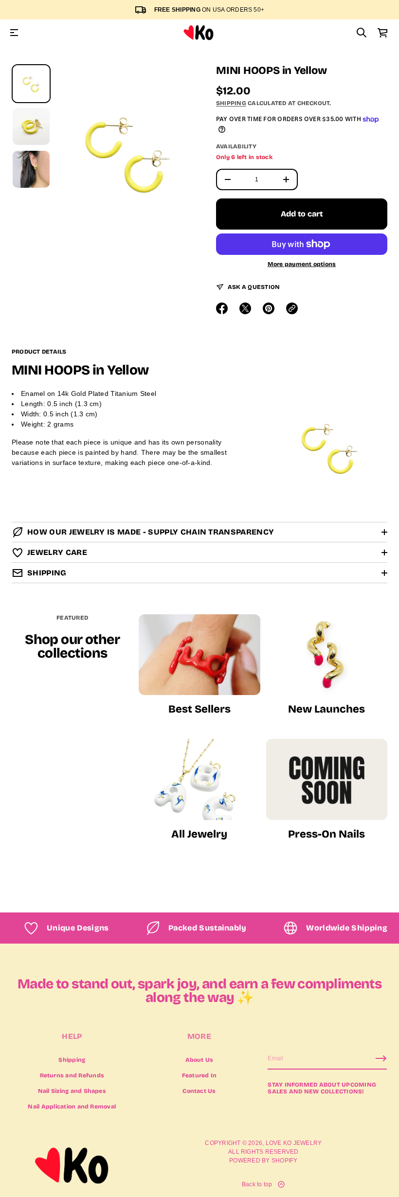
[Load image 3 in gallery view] (31, 169)
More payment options (302, 264)
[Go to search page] (361, 32)
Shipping (231, 103)
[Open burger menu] (14, 32)
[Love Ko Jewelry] (198, 32)
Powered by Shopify (263, 1160)
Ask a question (254, 287)
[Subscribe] (381, 1058)
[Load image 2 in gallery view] (31, 126)
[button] (361, 32)
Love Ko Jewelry (294, 1143)
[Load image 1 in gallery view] (31, 83)
